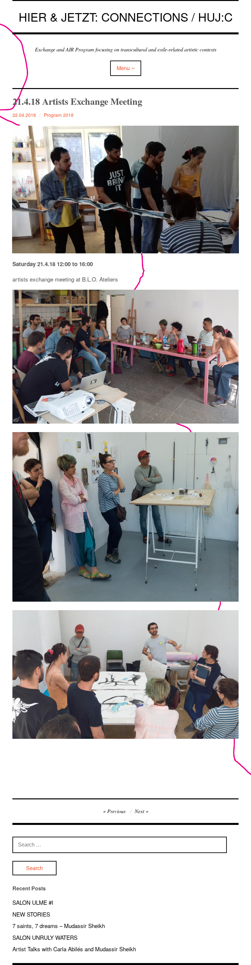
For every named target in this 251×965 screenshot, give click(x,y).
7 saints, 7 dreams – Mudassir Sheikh (58, 925)
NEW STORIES (31, 914)
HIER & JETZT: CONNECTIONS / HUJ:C (126, 16)
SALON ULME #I (32, 902)
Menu (123, 68)
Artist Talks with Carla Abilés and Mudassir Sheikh (74, 949)
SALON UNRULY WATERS (44, 937)
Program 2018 (59, 115)
